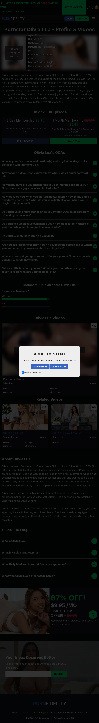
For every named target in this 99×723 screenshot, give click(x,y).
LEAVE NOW (58, 366)
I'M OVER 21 (40, 366)
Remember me (32, 372)
